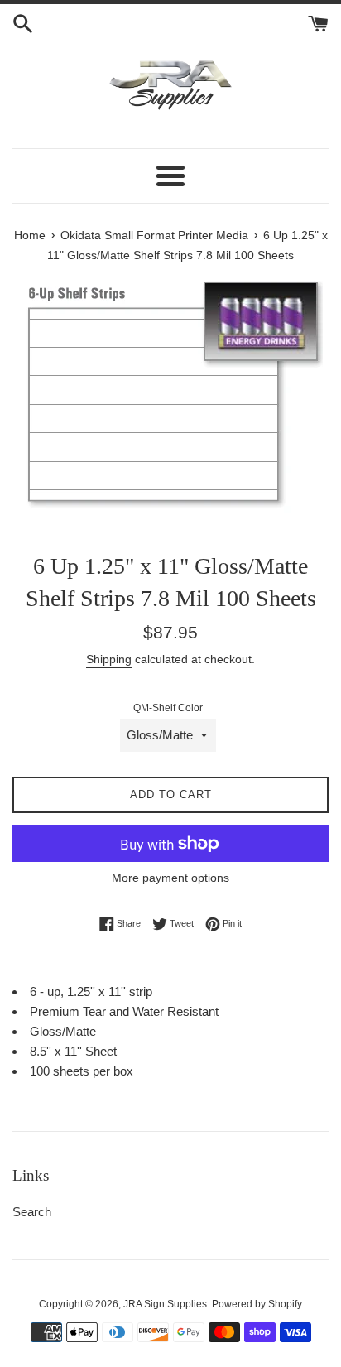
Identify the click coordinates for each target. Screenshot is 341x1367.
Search (31, 1212)
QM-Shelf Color (168, 708)
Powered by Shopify (257, 1304)
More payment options (170, 877)
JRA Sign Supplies (165, 1304)
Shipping (109, 659)
